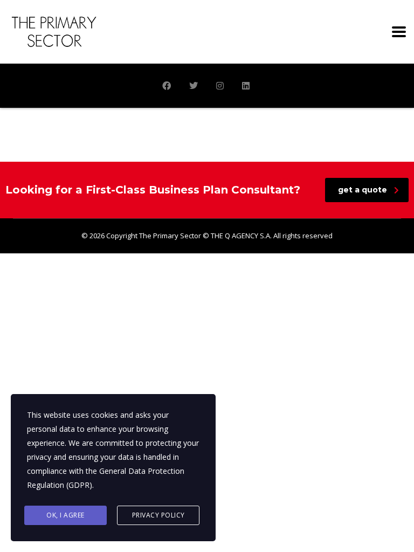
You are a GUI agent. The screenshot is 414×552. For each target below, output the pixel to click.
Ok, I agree (65, 515)
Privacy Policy (158, 515)
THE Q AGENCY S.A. (241, 235)
